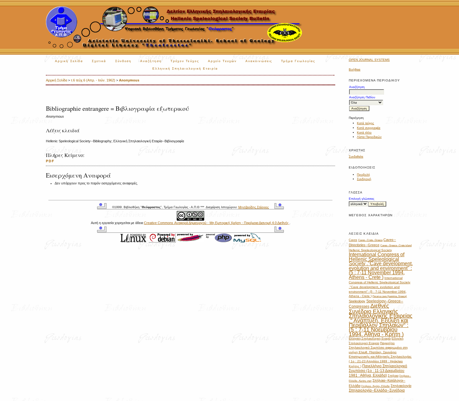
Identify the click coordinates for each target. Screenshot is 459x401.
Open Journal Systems (369, 59)
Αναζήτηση (151, 61)
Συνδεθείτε (356, 156)
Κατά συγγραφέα (368, 128)
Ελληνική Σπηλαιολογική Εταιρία (185, 68)
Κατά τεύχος (365, 123)
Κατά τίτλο (364, 132)
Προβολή (363, 174)
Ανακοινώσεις (258, 61)
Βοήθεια (354, 69)
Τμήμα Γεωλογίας (298, 61)
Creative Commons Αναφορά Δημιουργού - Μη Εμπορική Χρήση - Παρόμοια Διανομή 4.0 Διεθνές (216, 223)
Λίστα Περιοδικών (369, 137)
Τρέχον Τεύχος (184, 61)
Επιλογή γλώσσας (361, 198)
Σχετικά (99, 61)
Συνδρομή (364, 179)
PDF (50, 161)
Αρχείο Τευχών (222, 61)
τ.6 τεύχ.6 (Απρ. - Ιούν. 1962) (93, 80)
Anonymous (129, 80)
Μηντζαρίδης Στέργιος (253, 207)
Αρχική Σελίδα (69, 61)
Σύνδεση (123, 61)
